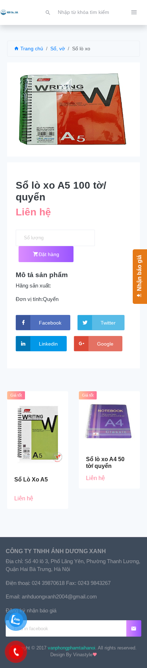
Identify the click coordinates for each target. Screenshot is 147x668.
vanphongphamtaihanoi (71, 648)
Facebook (50, 323)
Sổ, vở (57, 48)
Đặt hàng (49, 254)
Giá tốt (16, 395)
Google (105, 344)
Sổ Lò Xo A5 (31, 479)
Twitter (108, 323)
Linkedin (48, 344)
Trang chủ (31, 48)
